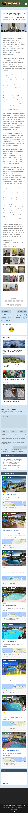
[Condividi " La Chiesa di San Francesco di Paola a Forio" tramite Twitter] (8, 301)
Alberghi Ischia (6, 774)
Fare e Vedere (8, 807)
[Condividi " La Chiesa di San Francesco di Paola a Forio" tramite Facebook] (6, 301)
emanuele (12, 17)
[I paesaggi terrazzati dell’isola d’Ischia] (14, 359)
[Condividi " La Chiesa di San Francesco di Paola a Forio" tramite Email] (19, 301)
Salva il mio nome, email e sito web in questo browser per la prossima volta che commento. (13, 435)
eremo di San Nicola (16, 88)
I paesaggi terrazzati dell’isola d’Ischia (12, 365)
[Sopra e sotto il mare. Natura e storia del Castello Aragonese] (14, 344)
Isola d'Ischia (14, 19)
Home (3, 807)
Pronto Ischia (5, 783)
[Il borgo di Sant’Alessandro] (14, 392)
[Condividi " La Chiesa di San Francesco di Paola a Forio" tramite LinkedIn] (16, 301)
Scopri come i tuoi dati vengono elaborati (12, 451)
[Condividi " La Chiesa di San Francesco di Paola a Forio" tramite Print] (22, 301)
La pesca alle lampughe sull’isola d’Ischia (13, 380)
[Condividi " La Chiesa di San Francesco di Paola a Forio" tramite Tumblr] (11, 301)
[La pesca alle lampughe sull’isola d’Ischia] (14, 374)
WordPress (23, 805)
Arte (13, 807)
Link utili (4, 780)
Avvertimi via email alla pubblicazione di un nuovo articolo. (13, 443)
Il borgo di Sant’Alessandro (11, 401)
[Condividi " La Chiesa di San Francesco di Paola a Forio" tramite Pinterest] (14, 301)
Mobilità (20, 807)
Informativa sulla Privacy (8, 797)
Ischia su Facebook (7, 777)
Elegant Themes (12, 805)
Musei (24, 807)
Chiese (18, 17)
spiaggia (12, 52)
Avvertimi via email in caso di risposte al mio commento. (13, 439)
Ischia (10, 494)
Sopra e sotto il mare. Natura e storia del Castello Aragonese (12, 351)
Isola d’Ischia (14, 809)
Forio (8, 19)
